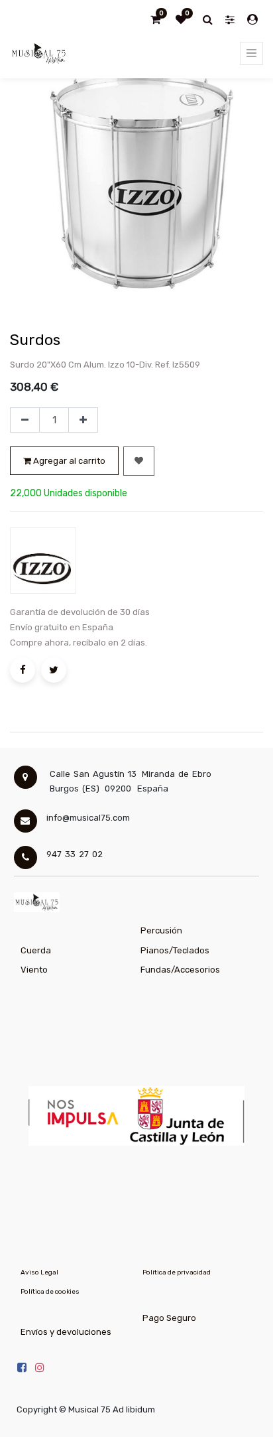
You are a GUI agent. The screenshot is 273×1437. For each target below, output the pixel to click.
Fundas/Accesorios (180, 970)
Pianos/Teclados (174, 950)
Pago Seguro (169, 1318)
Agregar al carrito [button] (68, 461)
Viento (34, 970)
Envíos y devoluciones (66, 1332)
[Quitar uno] (25, 420)
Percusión (161, 930)
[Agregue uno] (83, 420)
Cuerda (36, 950)
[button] (138, 461)
